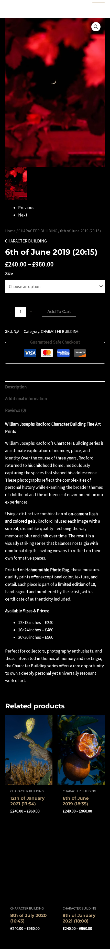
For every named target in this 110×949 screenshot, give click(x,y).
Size (9, 273)
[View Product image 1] (16, 183)
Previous (26, 207)
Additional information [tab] (26, 398)
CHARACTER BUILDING (37, 230)
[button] (96, 26)
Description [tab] (16, 387)
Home (10, 230)
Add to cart (59, 311)
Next (22, 215)
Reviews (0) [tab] (15, 410)
